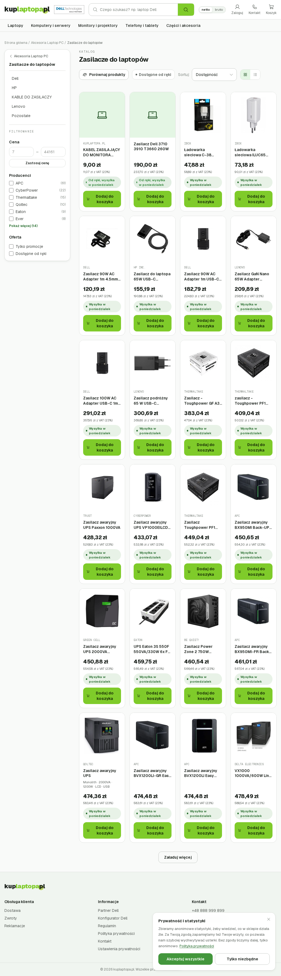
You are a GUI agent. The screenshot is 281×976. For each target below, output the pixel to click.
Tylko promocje (29, 246)
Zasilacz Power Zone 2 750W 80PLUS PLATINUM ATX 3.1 (202, 649)
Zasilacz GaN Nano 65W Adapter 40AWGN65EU (252, 276)
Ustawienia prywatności (119, 948)
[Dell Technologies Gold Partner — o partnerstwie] (69, 9)
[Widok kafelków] (245, 75)
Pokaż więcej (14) (23, 226)
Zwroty (10, 918)
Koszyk (271, 13)
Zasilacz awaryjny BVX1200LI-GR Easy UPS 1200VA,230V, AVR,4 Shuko (152, 773)
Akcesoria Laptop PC (47, 43)
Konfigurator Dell (112, 918)
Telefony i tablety (142, 25)
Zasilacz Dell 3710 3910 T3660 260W (151, 146)
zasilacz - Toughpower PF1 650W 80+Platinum (252, 401)
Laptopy (15, 25)
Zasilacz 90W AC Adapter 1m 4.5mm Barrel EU (100, 276)
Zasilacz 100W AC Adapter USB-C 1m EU (100, 401)
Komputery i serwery (51, 25)
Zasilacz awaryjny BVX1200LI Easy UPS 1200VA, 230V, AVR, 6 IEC (202, 773)
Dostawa (12, 910)
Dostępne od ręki (31, 253)
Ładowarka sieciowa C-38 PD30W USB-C (198, 152)
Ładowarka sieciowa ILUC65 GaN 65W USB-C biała (250, 152)
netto (206, 10)
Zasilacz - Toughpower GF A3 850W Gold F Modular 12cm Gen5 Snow (202, 401)
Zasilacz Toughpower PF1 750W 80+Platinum (201, 525)
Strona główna (15, 43)
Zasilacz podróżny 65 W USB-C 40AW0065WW (151, 401)
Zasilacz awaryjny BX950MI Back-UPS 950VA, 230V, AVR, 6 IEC (253, 525)
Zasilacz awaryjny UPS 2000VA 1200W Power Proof (101, 649)
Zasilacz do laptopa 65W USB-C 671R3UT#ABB (152, 276)
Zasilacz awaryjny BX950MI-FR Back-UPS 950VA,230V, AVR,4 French (253, 649)
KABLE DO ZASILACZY (32, 97)
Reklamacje (14, 925)
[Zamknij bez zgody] (268, 919)
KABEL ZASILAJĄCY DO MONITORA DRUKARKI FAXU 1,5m (101, 152)
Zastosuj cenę (37, 163)
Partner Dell (108, 910)
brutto (219, 10)
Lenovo (18, 106)
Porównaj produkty (107, 74)
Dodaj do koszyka (105, 199)
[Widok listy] (255, 75)
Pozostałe (21, 115)
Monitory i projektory (98, 25)
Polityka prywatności (116, 933)
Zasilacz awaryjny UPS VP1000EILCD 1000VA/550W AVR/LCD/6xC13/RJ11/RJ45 (153, 525)
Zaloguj (237, 13)
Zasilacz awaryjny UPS (99, 773)
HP (14, 87)
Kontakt (254, 13)
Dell (15, 78)
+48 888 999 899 (208, 910)
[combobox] (139, 10)
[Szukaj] (186, 10)
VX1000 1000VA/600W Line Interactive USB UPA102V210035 (253, 773)
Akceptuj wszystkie (185, 959)
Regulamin (107, 925)
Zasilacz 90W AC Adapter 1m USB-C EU (201, 276)
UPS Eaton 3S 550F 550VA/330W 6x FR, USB (152, 649)
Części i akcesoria (183, 25)
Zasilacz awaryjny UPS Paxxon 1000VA (101, 525)
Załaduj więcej (178, 857)
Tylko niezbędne (242, 959)
